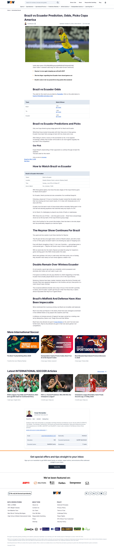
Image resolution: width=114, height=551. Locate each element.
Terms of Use (61, 510)
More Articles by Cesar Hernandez (36, 430)
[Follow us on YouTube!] (93, 493)
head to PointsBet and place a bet (43, 96)
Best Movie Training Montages (16, 513)
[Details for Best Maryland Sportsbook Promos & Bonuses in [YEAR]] (91, 344)
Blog (100, 2)
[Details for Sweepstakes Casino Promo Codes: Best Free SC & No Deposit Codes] (57, 344)
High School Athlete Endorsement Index (19, 516)
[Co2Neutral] (86, 529)
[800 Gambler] (67, 529)
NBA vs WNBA (12, 505)
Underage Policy (62, 513)
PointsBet (60, 94)
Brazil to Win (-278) (30, 159)
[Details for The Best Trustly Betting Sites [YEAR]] (23, 344)
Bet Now (26, 161)
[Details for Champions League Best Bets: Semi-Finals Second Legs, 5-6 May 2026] (91, 383)
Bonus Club (73, 2)
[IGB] (44, 529)
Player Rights (61, 516)
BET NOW (58, 107)
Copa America (58, 322)
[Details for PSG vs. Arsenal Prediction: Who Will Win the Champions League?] (57, 383)
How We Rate (36, 513)
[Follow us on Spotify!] (101, 493)
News (80, 2)
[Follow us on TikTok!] (105, 493)
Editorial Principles (62, 505)
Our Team (35, 510)
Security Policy (61, 521)
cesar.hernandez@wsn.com (48, 435)
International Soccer (16, 10)
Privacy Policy (61, 507)
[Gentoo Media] (55, 529)
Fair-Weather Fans (13, 510)
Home (8, 10)
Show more (100, 371)
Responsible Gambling (90, 2)
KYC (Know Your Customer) (65, 519)
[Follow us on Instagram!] (97, 493)
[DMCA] (29, 529)
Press (34, 519)
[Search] (58, 2)
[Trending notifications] (105, 2)
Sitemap (34, 521)
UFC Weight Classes (14, 507)
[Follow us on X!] (90, 493)
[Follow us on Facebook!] (86, 493)
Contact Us (35, 507)
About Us (35, 505)
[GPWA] (77, 529)
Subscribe (57, 467)
